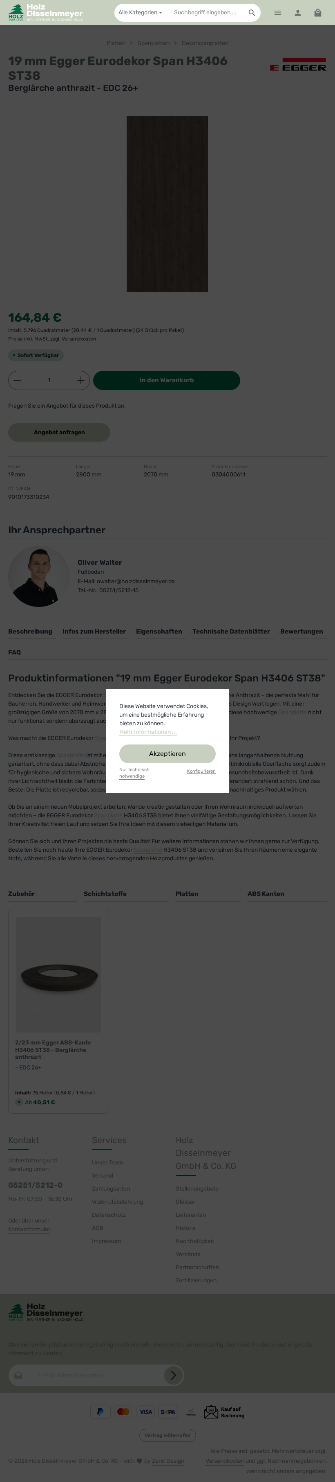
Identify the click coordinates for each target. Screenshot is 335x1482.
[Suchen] (252, 12)
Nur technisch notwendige (134, 773)
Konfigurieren (201, 771)
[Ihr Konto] (297, 12)
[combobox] (205, 12)
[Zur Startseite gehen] (45, 12)
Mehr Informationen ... (148, 732)
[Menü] (277, 12)
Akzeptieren (167, 754)
